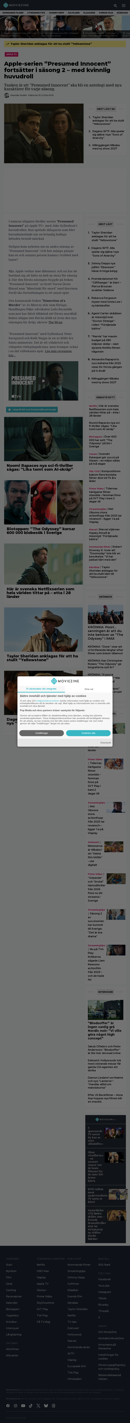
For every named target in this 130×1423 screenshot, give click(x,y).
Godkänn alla (88, 733)
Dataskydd (105, 742)
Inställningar (42, 733)
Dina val (89, 689)
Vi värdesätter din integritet (41, 688)
